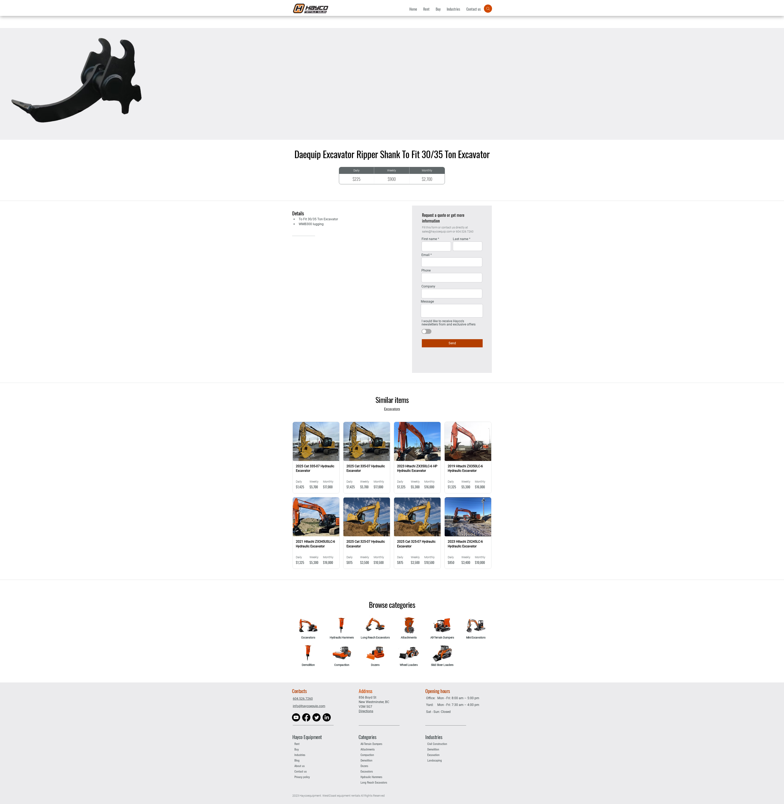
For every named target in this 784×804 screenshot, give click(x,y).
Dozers (364, 766)
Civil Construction (437, 744)
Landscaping (434, 760)
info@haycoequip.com (309, 706)
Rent (297, 744)
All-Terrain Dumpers (371, 744)
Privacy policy (302, 777)
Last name (460, 239)
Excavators (367, 771)
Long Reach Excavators (374, 782)
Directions (366, 711)
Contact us (300, 771)
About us (299, 766)
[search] (488, 8)
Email (425, 255)
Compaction (367, 755)
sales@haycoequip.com (437, 231)
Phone (426, 270)
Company (428, 286)
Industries (299, 755)
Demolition (366, 760)
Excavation (433, 755)
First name (429, 239)
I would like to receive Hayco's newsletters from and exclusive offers (449, 323)
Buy (296, 749)
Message (427, 301)
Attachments (368, 749)
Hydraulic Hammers (371, 777)
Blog (297, 760)
